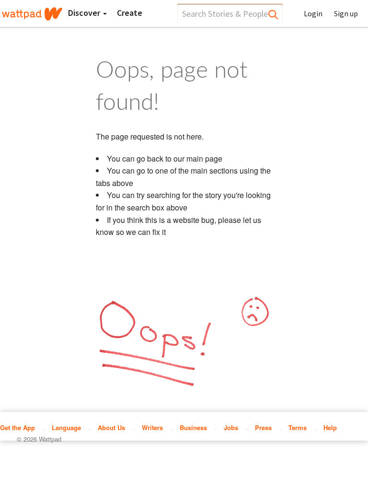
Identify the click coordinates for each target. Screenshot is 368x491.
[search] (230, 13)
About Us (111, 427)
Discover (85, 12)
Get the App (17, 427)
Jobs (231, 427)
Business (193, 427)
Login (313, 13)
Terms (297, 427)
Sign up (346, 13)
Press (263, 427)
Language (66, 427)
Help (330, 427)
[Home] (32, 14)
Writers (152, 427)
